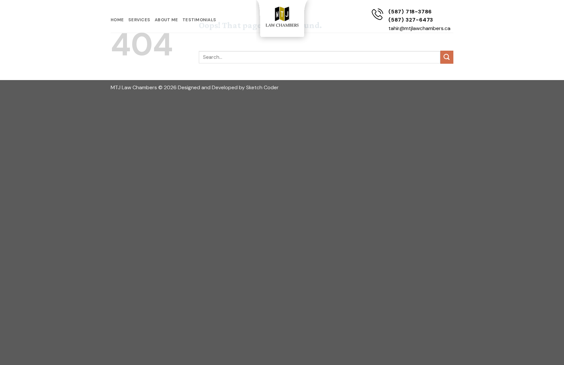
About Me (166, 20)
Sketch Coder (262, 87)
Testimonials (199, 20)
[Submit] (446, 57)
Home (117, 20)
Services (139, 20)
